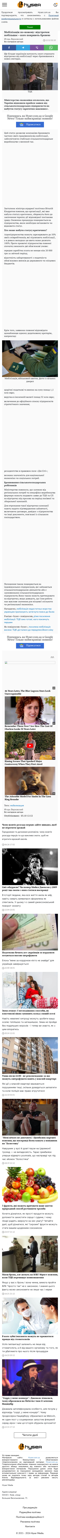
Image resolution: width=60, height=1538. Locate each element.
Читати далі (30, 1435)
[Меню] (4, 4)
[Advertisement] (30, 174)
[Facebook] (9, 47)
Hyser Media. (37, 1533)
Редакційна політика (30, 1512)
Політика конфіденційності (30, 1517)
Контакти (30, 1526)
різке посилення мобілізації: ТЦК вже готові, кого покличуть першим (27, 619)
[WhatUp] (51, 47)
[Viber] (37, 47)
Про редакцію (30, 1508)
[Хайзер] (29, 4)
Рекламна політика (30, 1522)
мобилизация (17, 805)
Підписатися (33, 124)
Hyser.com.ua (34, 1458)
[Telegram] (23, 47)
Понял (30, 27)
